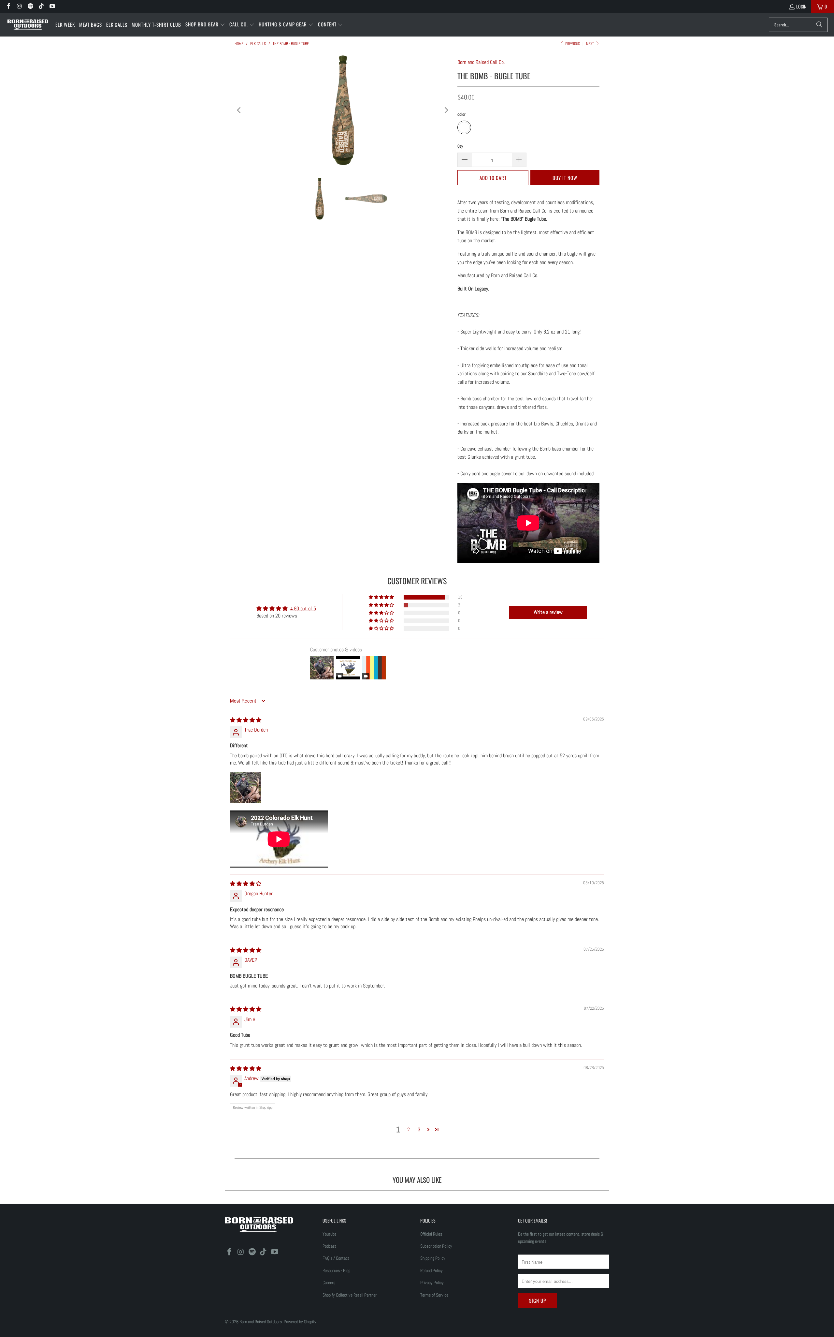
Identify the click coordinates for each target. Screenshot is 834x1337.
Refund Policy (431, 1270)
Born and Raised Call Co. (481, 62)
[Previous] (239, 110)
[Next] (446, 110)
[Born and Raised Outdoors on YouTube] (52, 6)
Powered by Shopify (300, 1322)
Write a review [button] (548, 612)
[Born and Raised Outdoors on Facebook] (8, 6)
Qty (460, 146)
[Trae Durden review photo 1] (245, 787)
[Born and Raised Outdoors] (28, 25)
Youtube (329, 1234)
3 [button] (419, 1129)
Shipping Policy (432, 1258)
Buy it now (565, 177)
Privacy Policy (432, 1282)
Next (590, 43)
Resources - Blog (336, 1270)
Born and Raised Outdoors (260, 1322)
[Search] (819, 25)
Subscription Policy (436, 1246)
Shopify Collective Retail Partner (350, 1295)
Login (801, 6)
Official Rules (431, 1234)
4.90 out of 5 (303, 608)
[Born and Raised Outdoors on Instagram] (19, 6)
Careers (329, 1282)
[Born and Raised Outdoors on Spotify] (30, 6)
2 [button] (408, 1129)
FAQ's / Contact (336, 1258)
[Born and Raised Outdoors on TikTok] (41, 6)
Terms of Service (434, 1295)
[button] (205, 24)
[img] (245, 720)
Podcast (329, 1246)
